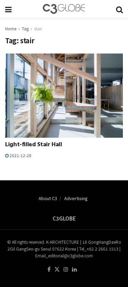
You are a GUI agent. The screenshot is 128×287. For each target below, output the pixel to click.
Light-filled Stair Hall (33, 145)
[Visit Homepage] (64, 9)
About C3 (48, 198)
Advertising (76, 198)
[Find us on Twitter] (57, 269)
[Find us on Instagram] (65, 269)
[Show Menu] (8, 9)
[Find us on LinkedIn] (74, 269)
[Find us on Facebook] (49, 269)
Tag (25, 28)
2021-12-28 (20, 155)
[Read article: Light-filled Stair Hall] (64, 96)
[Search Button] (119, 9)
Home (10, 28)
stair (38, 28)
